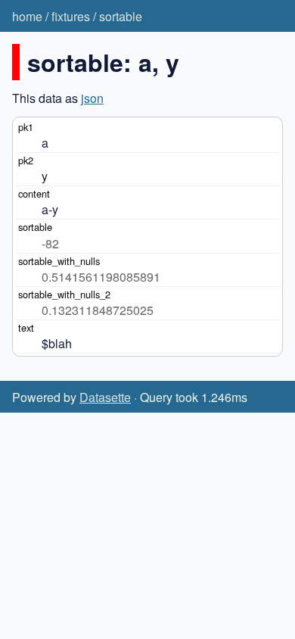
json (92, 98)
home (27, 16)
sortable (120, 16)
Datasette (105, 397)
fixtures (70, 16)
